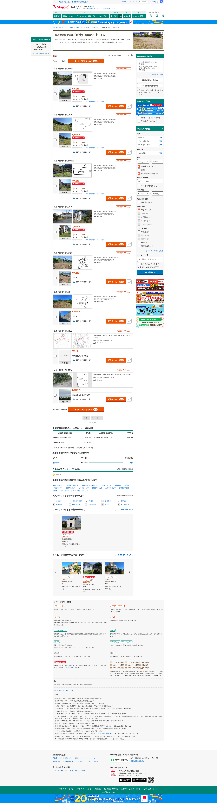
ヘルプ (135, 2)
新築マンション (68, 16)
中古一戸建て (103, 16)
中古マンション (80, 16)
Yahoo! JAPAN (126, 2)
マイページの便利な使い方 (41, 53)
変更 (160, 137)
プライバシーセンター (85, 789)
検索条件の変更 (143, 128)
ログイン (79, 8)
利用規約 (98, 789)
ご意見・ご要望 (134, 789)
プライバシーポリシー (67, 789)
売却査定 (127, 16)
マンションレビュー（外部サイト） (104, 733)
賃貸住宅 (57, 16)
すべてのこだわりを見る (154, 251)
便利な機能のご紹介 (137, 761)
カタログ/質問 (138, 16)
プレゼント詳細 (68, 667)
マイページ (152, 92)
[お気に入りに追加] (129, 106)
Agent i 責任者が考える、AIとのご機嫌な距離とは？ (71, 2)
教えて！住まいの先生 (78, 770)
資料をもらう (115, 106)
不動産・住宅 (57, 758)
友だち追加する (121, 760)
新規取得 (91, 6)
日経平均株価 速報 (155, 2)
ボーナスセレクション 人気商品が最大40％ (100, 8)
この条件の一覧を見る (125, 509)
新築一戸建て (92, 16)
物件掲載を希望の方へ (111, 789)
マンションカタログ (60, 770)
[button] (55, 564)
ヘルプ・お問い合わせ (150, 789)
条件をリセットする (157, 74)
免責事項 (124, 789)
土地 (119, 16)
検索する (152, 272)
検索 (161, 1)
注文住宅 (114, 16)
